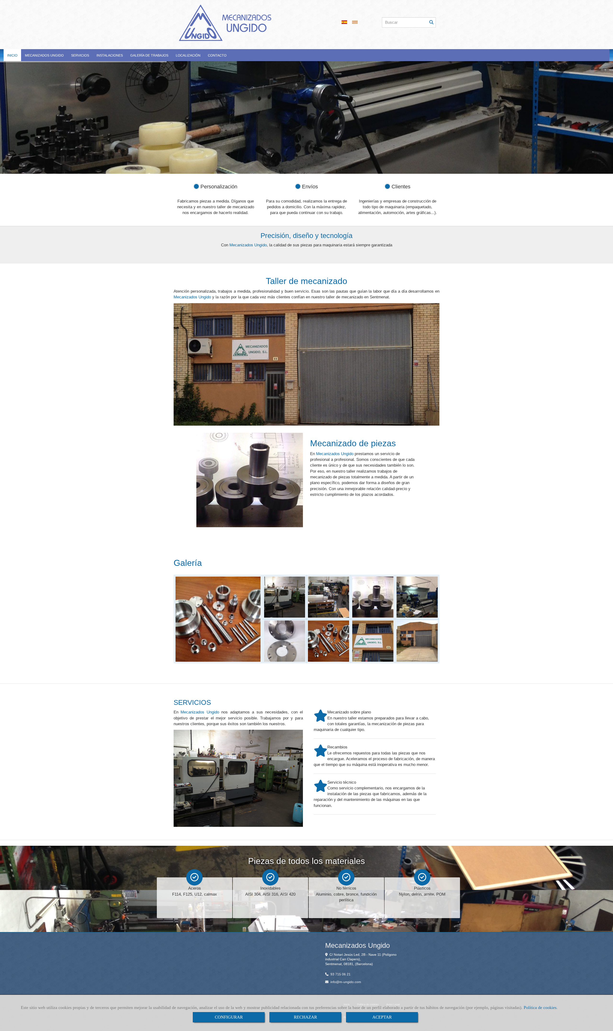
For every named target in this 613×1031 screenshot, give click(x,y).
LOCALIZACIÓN (188, 55)
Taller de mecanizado (306, 281)
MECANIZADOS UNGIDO (44, 55)
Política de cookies (540, 1007)
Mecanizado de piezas (353, 443)
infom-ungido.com (345, 982)
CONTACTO (217, 55)
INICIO (12, 55)
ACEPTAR (382, 1017)
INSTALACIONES (109, 55)
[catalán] (356, 22)
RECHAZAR (305, 1017)
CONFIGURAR (229, 1017)
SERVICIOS (80, 55)
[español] (345, 22)
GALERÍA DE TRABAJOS (149, 55)
